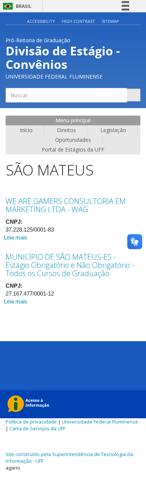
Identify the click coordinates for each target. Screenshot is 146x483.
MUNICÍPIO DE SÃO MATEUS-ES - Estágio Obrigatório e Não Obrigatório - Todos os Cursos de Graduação (70, 265)
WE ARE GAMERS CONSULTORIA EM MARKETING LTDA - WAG (66, 205)
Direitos (66, 130)
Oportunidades (73, 139)
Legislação (113, 130)
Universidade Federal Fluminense (100, 421)
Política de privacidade (31, 421)
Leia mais (15, 237)
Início (26, 130)
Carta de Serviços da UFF (37, 428)
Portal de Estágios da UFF (73, 149)
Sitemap (110, 21)
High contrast (78, 21)
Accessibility (41, 21)
